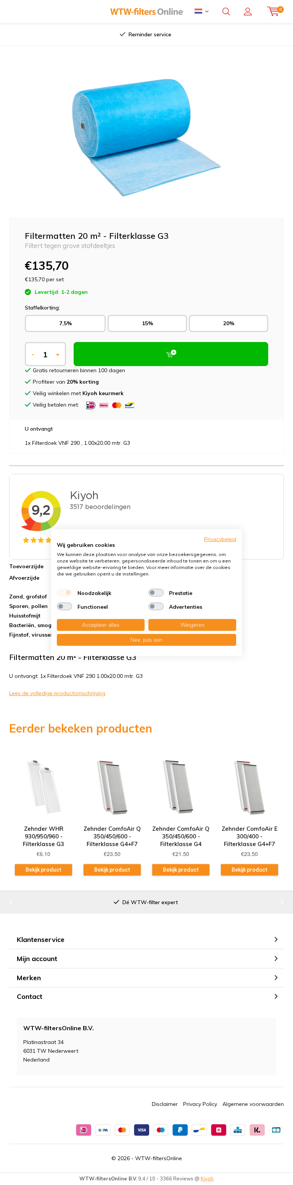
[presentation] (73, 34)
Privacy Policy (200, 1104)
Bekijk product (43, 870)
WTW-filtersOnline (158, 1158)
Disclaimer (165, 1104)
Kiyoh (207, 1178)
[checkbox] (64, 593)
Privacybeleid (220, 538)
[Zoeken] (226, 11)
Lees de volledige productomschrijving (57, 693)
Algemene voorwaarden (253, 1104)
